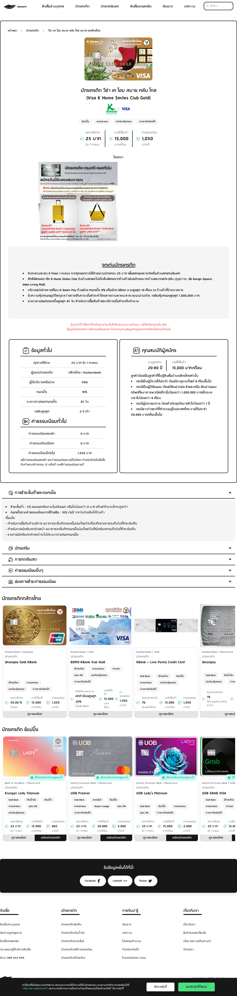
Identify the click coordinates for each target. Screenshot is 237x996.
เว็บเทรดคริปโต (130, 949)
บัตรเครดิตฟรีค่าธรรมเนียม (76, 949)
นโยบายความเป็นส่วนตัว (197, 941)
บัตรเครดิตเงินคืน (71, 924)
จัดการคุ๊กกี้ (160, 986)
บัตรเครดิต (82, 6)
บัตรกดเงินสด (110, 6)
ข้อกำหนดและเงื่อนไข (194, 932)
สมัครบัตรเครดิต (50, 837)
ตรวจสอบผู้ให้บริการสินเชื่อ (15, 949)
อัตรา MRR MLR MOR (12, 957)
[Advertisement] (159, 194)
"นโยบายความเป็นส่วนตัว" (35, 989)
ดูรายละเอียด (35, 714)
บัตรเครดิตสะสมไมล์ (72, 941)
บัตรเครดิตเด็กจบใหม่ (73, 957)
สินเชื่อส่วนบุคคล (53, 6)
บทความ (189, 6)
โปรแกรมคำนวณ (131, 941)
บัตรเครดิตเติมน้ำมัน (73, 932)
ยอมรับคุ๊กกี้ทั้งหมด (196, 986)
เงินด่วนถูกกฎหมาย (11, 932)
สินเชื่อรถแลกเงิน (141, 6)
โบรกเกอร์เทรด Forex (134, 957)
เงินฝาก (168, 6)
